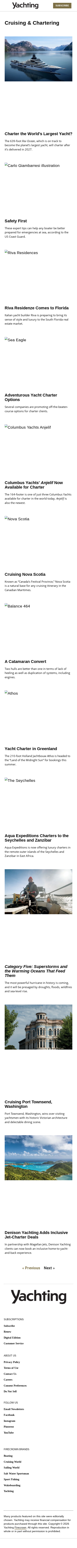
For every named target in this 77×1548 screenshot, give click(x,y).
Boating (8, 1455)
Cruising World (12, 1461)
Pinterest (9, 1426)
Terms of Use (11, 1368)
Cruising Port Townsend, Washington (28, 1104)
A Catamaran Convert (25, 661)
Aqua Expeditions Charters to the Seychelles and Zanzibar (37, 838)
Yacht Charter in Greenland (31, 748)
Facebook (9, 1415)
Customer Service (14, 1343)
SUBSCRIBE (62, 5)
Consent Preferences (15, 1385)
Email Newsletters (14, 1409)
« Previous (31, 1268)
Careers (8, 1379)
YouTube (9, 1432)
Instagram (9, 1421)
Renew (7, 1331)
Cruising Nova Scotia (25, 574)
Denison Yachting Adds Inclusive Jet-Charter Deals (36, 1234)
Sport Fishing (11, 1479)
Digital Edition (12, 1337)
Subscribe (9, 1326)
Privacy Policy (12, 1362)
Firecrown (20, 1527)
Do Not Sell (10, 1391)
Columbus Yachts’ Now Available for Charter (34, 484)
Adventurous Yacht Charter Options (31, 397)
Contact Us (10, 1374)
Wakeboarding (12, 1485)
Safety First (16, 221)
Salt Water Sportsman (16, 1473)
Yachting (9, 1491)
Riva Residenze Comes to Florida (37, 308)
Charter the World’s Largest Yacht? (38, 133)
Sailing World (11, 1467)
